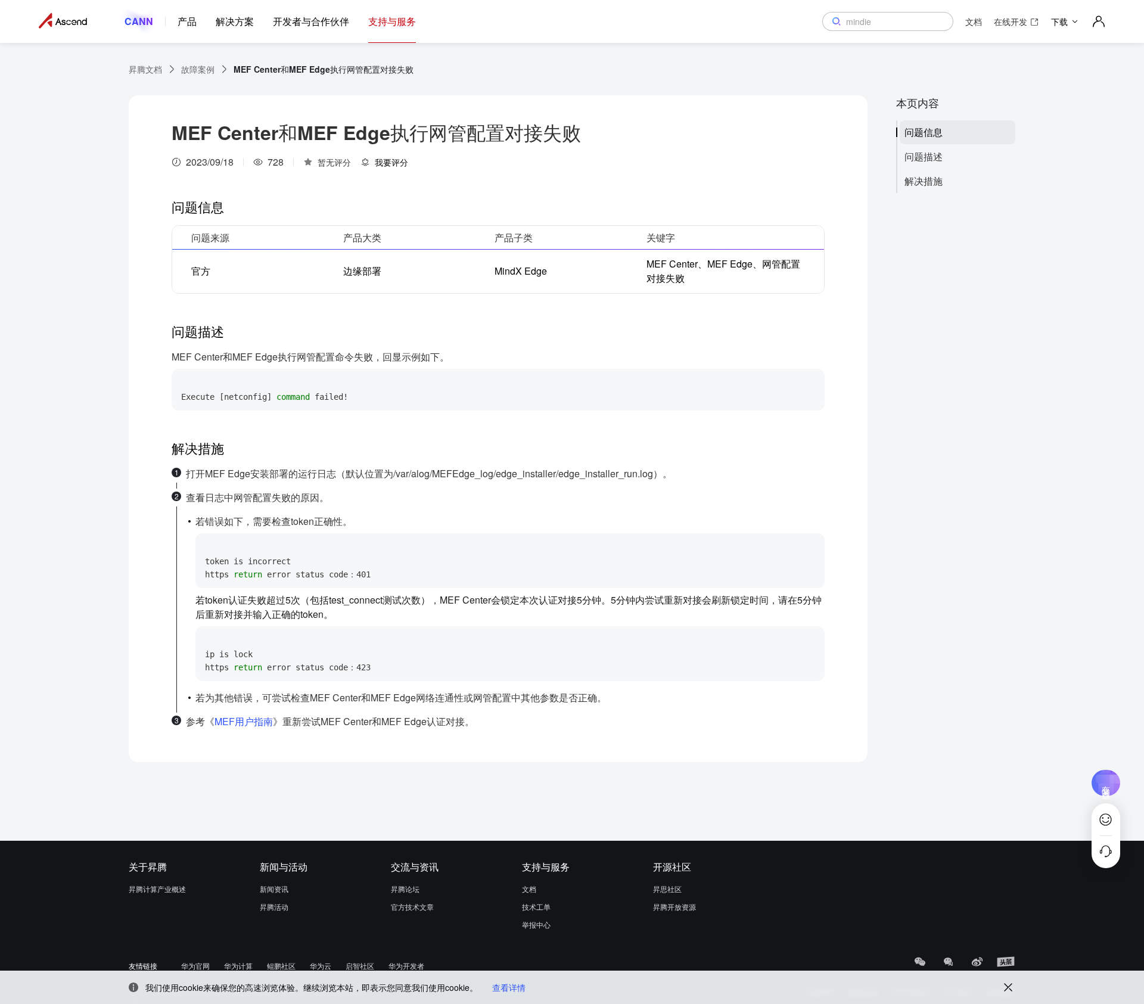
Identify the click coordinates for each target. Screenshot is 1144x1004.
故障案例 (197, 69)
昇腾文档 (145, 69)
